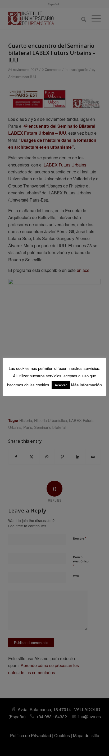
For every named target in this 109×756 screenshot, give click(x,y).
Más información (86, 385)
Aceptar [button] (61, 384)
